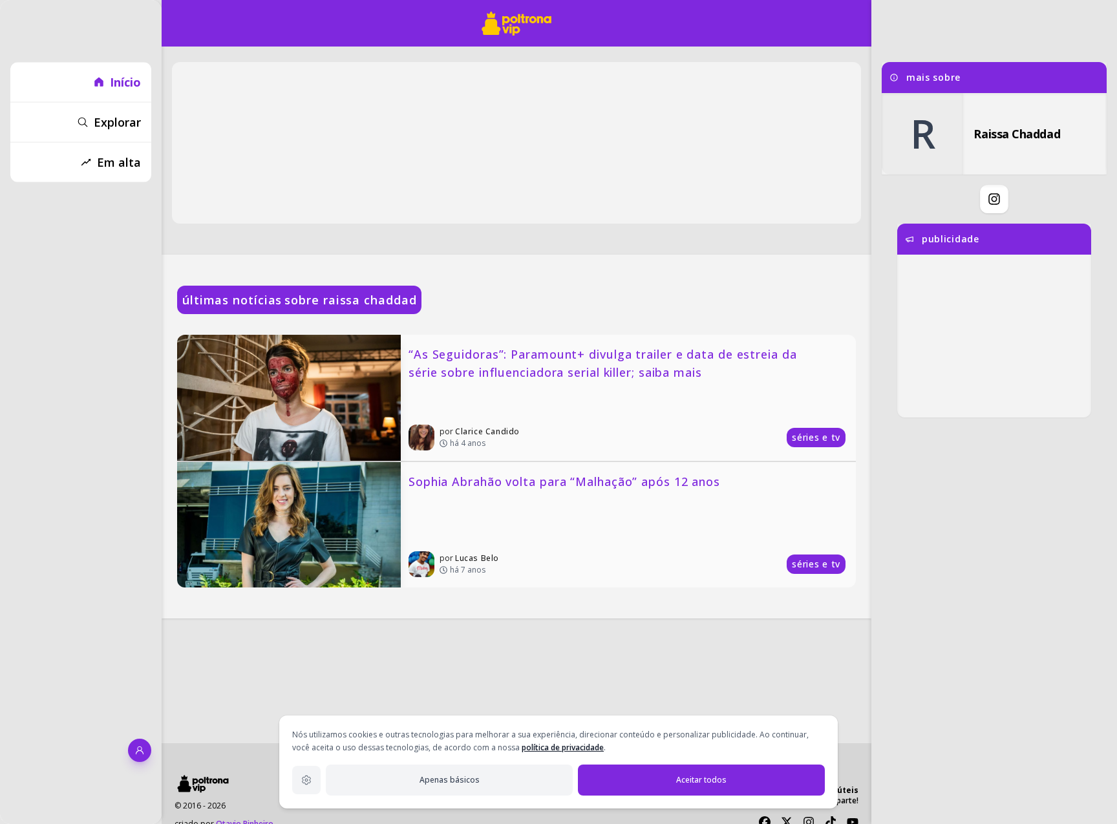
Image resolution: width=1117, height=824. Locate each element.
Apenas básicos (450, 779)
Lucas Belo (477, 558)
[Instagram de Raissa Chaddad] (994, 199)
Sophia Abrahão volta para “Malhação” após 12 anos (564, 481)
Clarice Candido (487, 431)
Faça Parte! (838, 800)
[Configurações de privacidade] (306, 780)
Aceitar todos (701, 779)
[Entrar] (139, 750)
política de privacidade (563, 747)
